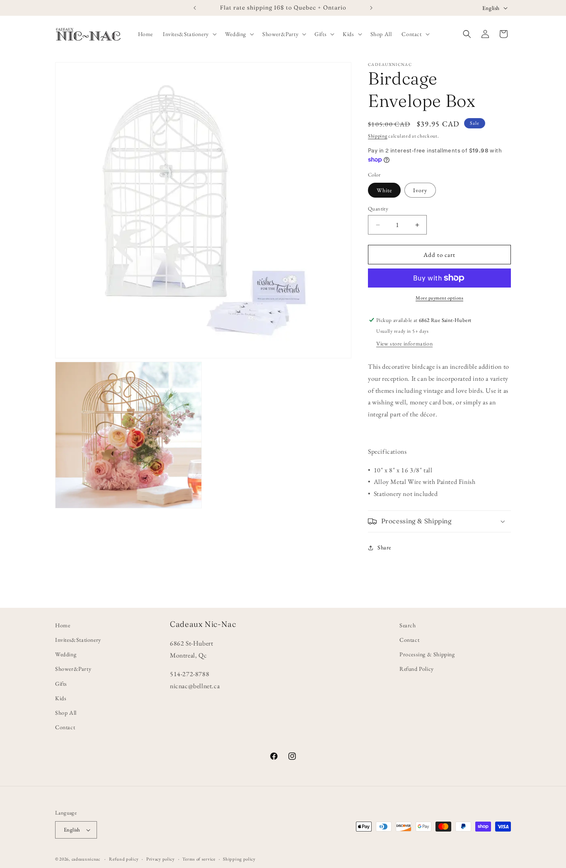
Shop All (66, 712)
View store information (404, 343)
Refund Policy (416, 668)
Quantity (378, 208)
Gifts (61, 683)
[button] (189, 34)
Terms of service (198, 858)
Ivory (420, 190)
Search (407, 625)
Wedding (65, 654)
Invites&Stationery (78, 639)
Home (62, 625)
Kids (60, 698)
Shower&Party (73, 668)
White (384, 190)
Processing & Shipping (427, 654)
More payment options (439, 298)
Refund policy (123, 858)
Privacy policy (160, 858)
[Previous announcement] (195, 8)
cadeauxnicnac (86, 859)
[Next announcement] (371, 8)
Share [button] (384, 547)
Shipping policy (239, 858)
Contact (65, 727)
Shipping (377, 136)
